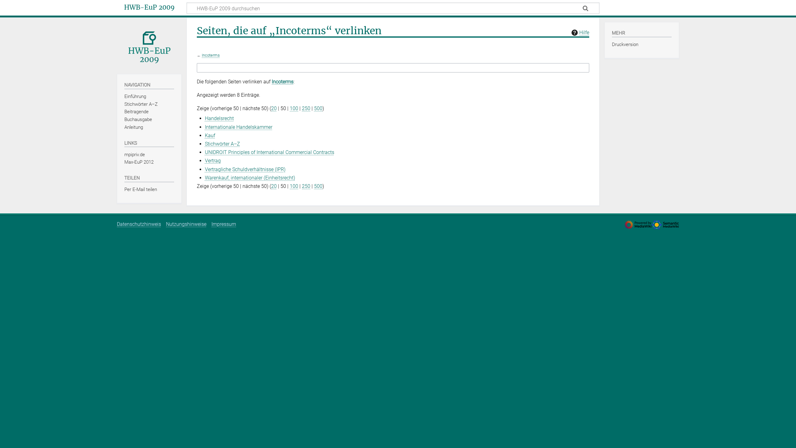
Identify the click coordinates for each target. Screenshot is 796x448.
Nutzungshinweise (186, 224)
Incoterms (211, 55)
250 (306, 108)
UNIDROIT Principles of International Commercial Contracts (269, 152)
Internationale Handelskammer (238, 127)
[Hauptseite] (149, 45)
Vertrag (213, 161)
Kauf (210, 135)
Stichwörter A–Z (222, 144)
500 (318, 108)
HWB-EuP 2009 (149, 7)
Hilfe (584, 32)
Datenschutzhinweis (139, 224)
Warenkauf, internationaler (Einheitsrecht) (250, 178)
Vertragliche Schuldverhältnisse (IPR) (245, 169)
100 (294, 108)
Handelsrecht (219, 118)
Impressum (223, 224)
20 (274, 108)
